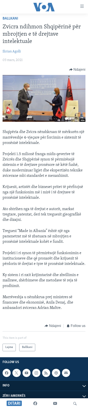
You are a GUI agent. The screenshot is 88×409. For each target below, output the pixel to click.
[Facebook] (35, 403)
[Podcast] (56, 373)
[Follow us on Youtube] (26, 373)
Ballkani (10, 19)
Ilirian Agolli (12, 51)
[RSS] (46, 373)
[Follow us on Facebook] (7, 373)
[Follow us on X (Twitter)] (16, 373)
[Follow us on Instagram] (36, 373)
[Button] (77, 69)
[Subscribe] (66, 373)
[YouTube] (55, 403)
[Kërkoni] (75, 403)
